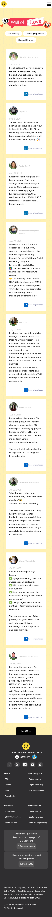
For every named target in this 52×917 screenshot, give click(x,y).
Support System (25, 40)
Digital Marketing (36, 817)
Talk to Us (28, 864)
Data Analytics (35, 811)
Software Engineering (38, 822)
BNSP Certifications (13, 817)
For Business (10, 811)
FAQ (7, 779)
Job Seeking (13, 33)
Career (8, 785)
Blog (7, 790)
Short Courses (11, 822)
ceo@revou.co (28, 846)
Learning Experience (35, 33)
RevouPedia (10, 796)
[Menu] (49, 4)
